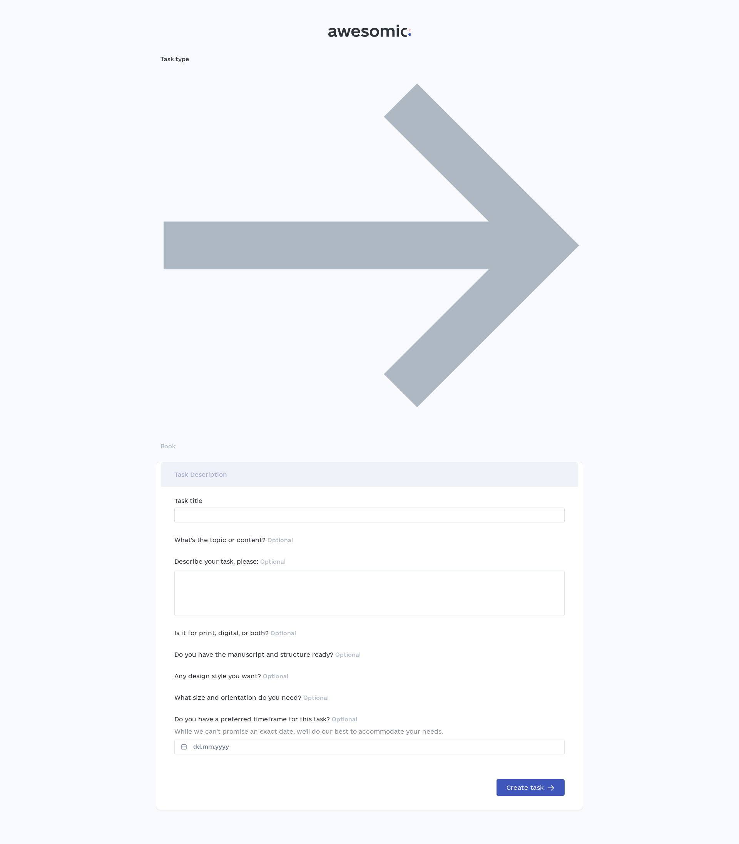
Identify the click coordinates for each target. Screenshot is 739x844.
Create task (526, 787)
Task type (175, 59)
